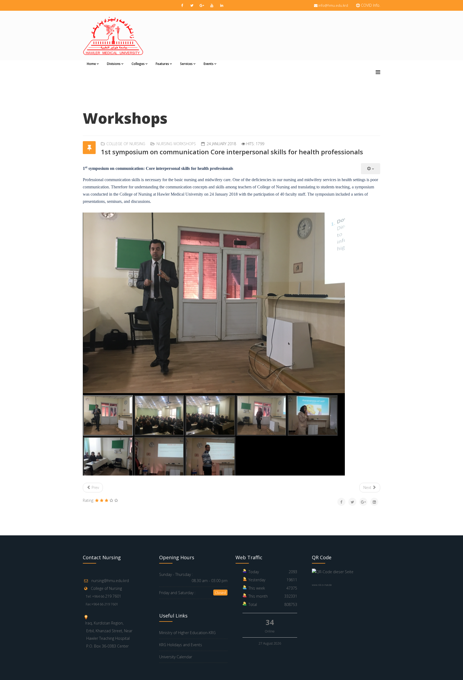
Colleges (138, 63)
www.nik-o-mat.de (322, 585)
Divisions (114, 63)
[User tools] (370, 168)
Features (162, 63)
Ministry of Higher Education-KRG (187, 632)
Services (186, 63)
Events (209, 63)
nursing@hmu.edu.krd (110, 580)
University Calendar (175, 656)
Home (91, 63)
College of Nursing (125, 143)
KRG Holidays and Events (180, 644)
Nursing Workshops (176, 143)
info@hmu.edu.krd (333, 5)
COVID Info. (370, 5)
